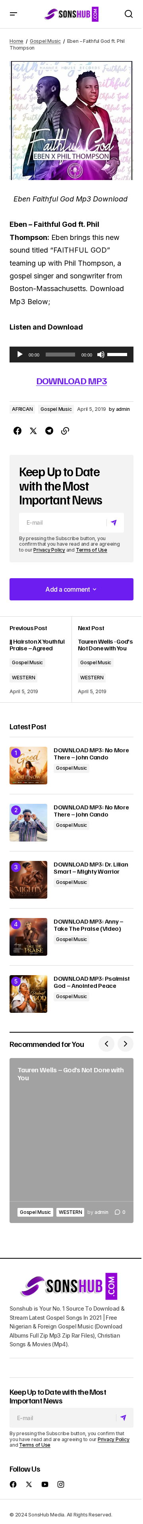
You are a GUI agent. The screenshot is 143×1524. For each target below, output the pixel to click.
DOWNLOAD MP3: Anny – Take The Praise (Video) (89, 925)
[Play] (20, 354)
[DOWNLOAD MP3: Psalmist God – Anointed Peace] (28, 994)
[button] (13, 14)
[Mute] (101, 354)
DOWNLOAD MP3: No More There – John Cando (91, 754)
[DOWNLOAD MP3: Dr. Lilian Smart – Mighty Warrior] (28, 880)
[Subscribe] (115, 523)
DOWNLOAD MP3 (71, 380)
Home (16, 41)
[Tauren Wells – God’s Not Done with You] (71, 1140)
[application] (71, 354)
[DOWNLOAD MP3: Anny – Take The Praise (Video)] (28, 937)
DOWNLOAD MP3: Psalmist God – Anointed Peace (92, 982)
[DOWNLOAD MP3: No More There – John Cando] (28, 765)
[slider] (118, 354)
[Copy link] (65, 431)
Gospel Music (45, 41)
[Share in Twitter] (33, 431)
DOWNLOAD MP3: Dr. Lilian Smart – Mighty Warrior (91, 868)
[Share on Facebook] (17, 431)
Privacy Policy (49, 550)
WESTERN (23, 678)
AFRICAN (22, 409)
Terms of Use (91, 550)
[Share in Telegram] (49, 431)
